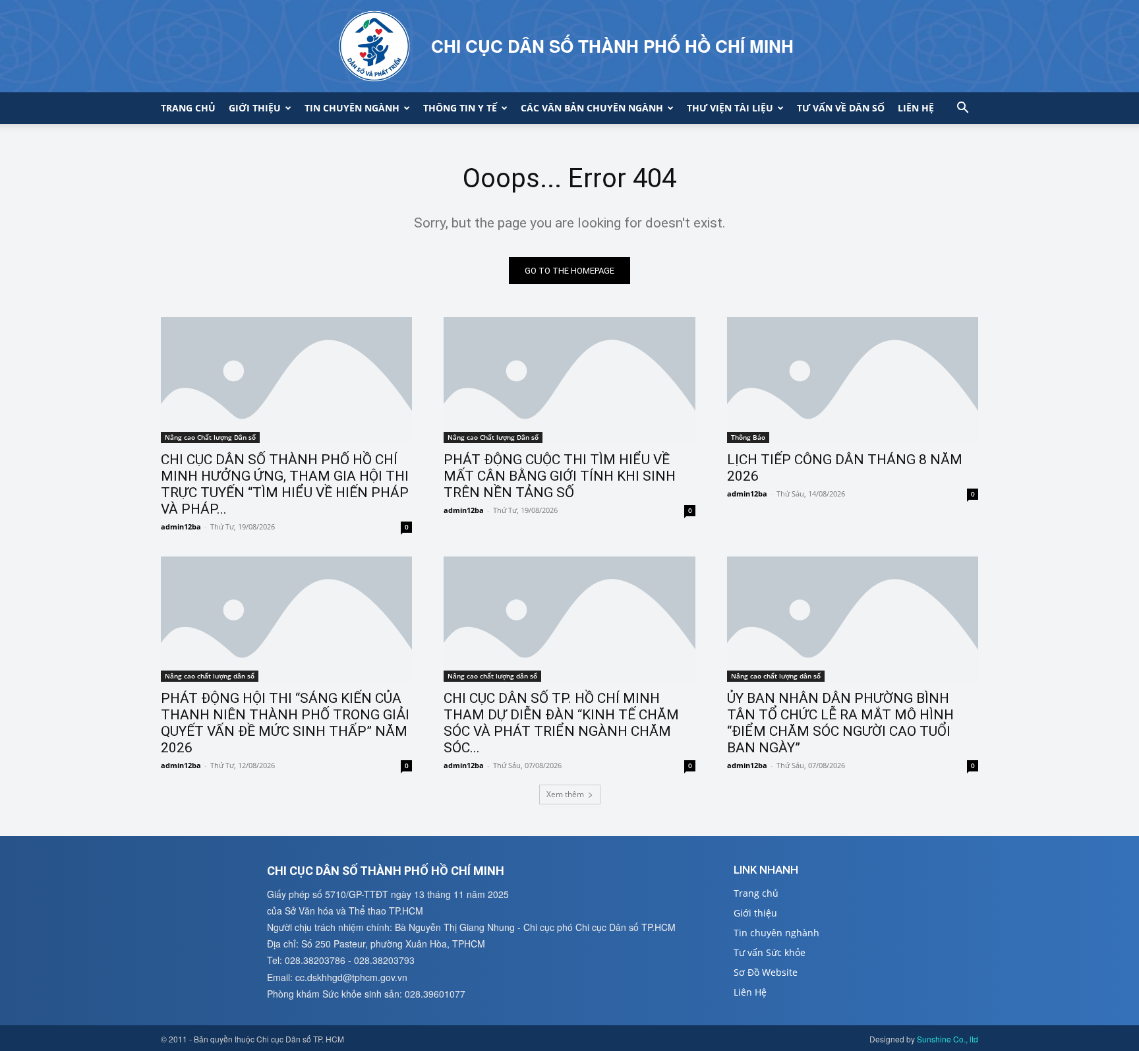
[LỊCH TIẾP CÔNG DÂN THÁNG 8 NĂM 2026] (852, 380)
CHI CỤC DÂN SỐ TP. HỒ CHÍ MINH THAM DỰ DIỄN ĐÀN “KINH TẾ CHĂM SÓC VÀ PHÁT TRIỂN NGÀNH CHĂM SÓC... (561, 723)
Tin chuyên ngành (352, 108)
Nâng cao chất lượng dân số (209, 675)
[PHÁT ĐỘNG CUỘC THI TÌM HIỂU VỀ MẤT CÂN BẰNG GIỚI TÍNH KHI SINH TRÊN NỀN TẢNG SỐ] (569, 380)
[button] (962, 109)
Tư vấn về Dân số (841, 108)
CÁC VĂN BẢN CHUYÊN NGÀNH (592, 108)
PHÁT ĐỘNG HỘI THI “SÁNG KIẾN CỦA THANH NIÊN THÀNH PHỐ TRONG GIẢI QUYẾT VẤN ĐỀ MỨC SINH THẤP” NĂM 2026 (285, 723)
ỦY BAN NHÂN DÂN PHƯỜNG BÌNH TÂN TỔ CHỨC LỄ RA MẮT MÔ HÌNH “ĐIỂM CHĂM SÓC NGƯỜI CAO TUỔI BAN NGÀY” (840, 723)
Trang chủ (188, 108)
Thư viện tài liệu (730, 108)
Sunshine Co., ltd (947, 1038)
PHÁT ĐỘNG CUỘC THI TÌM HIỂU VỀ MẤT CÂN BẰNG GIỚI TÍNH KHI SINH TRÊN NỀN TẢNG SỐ (560, 476)
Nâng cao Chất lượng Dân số (210, 437)
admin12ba (181, 526)
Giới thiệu (255, 108)
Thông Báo (748, 437)
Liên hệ (916, 108)
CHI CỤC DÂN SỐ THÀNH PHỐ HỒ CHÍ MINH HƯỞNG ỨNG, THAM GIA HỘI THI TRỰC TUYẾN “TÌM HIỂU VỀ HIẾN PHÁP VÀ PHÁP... (285, 484)
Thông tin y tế (460, 108)
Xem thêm (565, 794)
